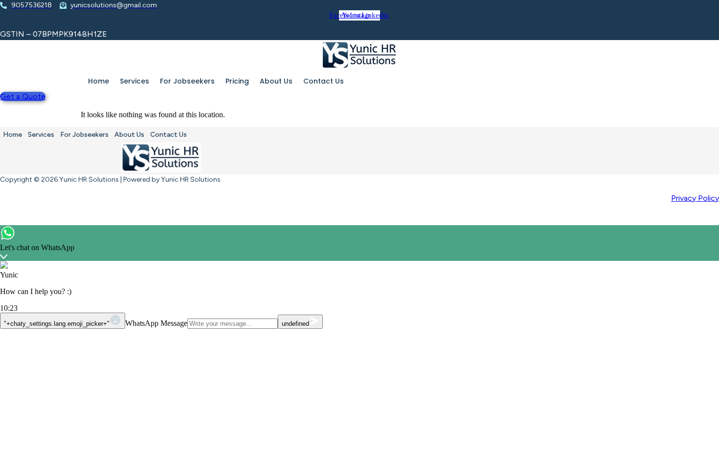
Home (98, 81)
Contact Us (323, 81)
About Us (276, 81)
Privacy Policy (695, 198)
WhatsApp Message (156, 323)
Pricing (237, 81)
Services (134, 81)
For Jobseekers (187, 81)
